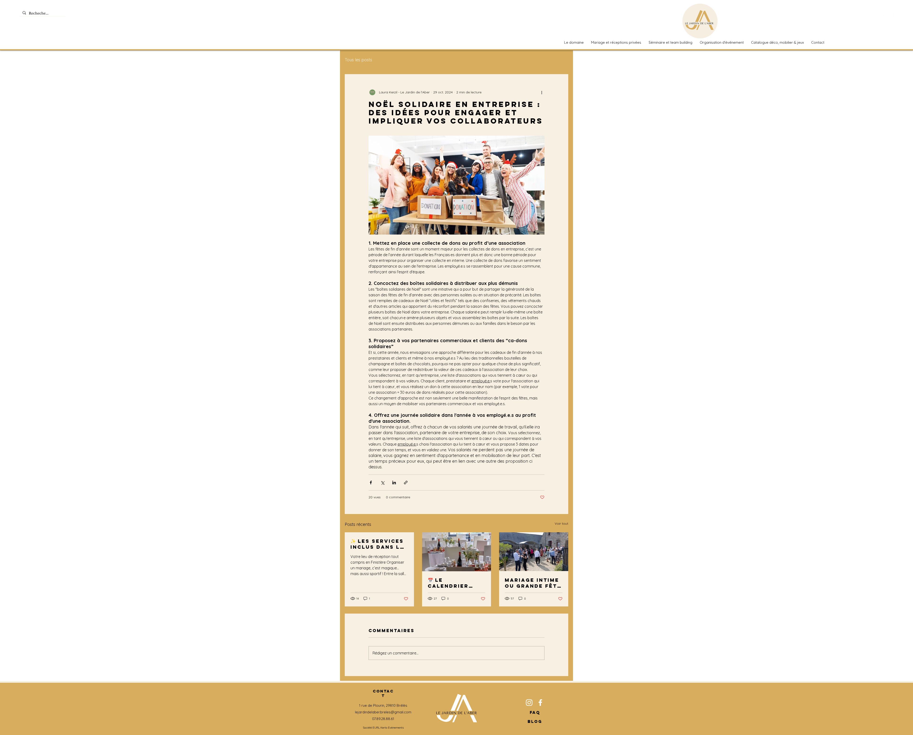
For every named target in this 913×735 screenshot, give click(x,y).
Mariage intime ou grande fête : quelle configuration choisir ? (533, 583)
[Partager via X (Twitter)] (382, 482)
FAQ (535, 712)
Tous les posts (358, 59)
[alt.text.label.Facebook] (892, 13)
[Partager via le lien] (405, 482)
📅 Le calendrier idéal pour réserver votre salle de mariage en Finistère (456, 583)
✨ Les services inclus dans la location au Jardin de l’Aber (377, 544)
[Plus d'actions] (541, 92)
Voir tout (561, 523)
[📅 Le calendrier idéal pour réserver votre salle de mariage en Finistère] (456, 551)
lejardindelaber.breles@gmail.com (383, 712)
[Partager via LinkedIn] (394, 482)
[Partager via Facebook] (371, 482)
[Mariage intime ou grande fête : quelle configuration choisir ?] (533, 551)
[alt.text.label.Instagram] (883, 13)
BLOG (535, 721)
